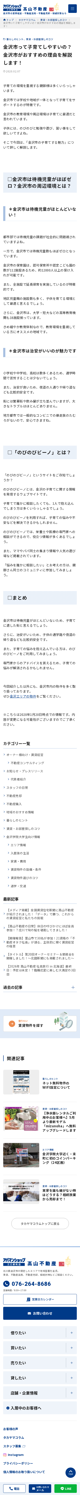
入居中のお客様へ (26, 1408)
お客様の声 (10, 1429)
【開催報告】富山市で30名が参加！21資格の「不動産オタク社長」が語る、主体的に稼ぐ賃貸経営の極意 (40, 942)
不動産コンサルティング (27, 763)
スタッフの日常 (17, 787)
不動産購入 (14, 804)
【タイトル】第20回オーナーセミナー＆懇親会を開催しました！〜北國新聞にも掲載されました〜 (40, 956)
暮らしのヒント (15, 39)
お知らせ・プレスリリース (24, 771)
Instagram (16, 1454)
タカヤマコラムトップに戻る (40, 1223)
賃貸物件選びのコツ (24, 878)
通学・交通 (18, 886)
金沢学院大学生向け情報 (23, 837)
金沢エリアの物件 (23, 696)
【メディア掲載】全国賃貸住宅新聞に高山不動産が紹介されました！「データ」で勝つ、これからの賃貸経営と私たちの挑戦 (40, 914)
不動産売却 (14, 796)
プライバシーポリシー (18, 1463)
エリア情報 (18, 845)
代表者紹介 (18, 779)
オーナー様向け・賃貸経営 (24, 755)
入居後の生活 (20, 853)
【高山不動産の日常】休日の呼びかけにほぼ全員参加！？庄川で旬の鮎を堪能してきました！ (40, 928)
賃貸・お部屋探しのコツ (39, 39)
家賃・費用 (18, 861)
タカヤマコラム (13, 1437)
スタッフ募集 (12, 1446)
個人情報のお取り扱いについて (24, 1472)
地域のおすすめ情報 (20, 812)
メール (42, 1488)
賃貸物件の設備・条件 (26, 869)
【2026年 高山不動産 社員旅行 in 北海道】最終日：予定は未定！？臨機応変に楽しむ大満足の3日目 (41, 970)
